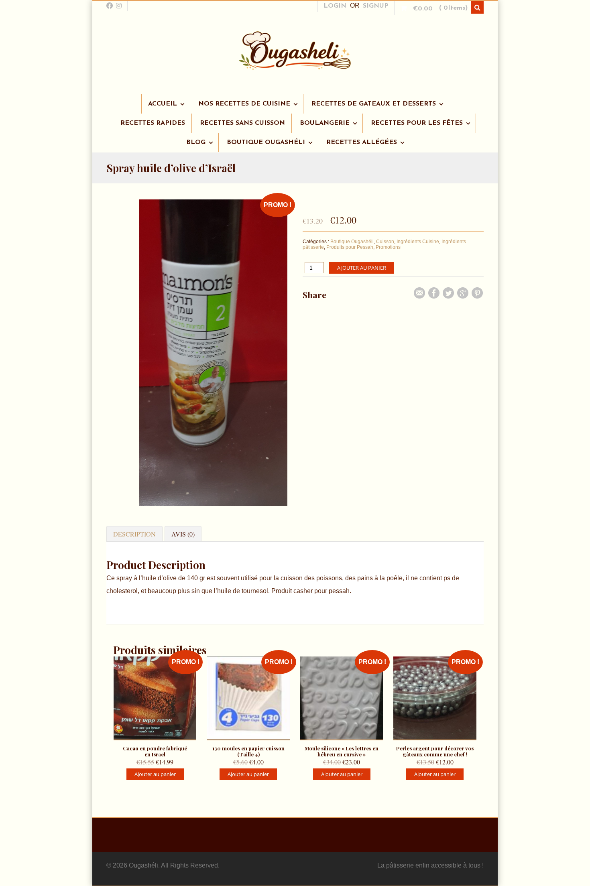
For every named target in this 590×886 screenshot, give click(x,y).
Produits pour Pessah (349, 247)
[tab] (134, 533)
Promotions (388, 247)
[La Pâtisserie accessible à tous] (295, 66)
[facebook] (109, 5)
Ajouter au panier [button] (155, 774)
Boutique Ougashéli (352, 241)
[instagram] (119, 5)
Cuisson (385, 241)
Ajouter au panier (361, 267)
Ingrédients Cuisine (418, 241)
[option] (213, 354)
